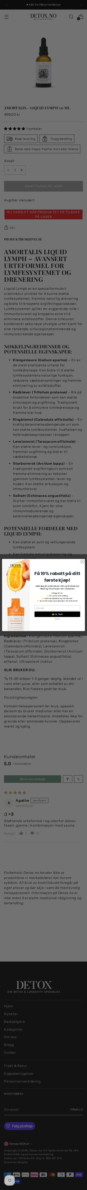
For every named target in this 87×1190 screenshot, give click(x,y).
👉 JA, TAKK (57, 614)
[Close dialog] (82, 561)
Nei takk (57, 619)
